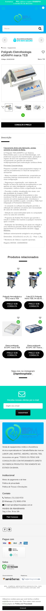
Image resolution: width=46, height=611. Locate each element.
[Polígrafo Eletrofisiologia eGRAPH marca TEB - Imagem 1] (9, 107)
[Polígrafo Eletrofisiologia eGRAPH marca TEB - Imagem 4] (37, 107)
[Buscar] (40, 28)
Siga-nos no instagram (23, 372)
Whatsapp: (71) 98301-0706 (15, 501)
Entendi (23, 608)
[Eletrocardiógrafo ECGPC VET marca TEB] (34, 336)
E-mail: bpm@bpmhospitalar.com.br (18, 505)
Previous (3, 107)
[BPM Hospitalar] (23, 18)
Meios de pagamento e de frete (14, 480)
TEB (43, 59)
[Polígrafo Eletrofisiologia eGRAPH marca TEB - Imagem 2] (18, 107)
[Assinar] (23, 413)
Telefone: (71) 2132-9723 (13, 498)
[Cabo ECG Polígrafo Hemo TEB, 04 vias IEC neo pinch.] (34, 287)
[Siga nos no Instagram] (9, 530)
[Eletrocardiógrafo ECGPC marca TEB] (12, 336)
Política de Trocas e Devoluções (14, 487)
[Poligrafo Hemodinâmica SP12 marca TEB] (12, 287)
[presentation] (5, 40)
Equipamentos (12, 48)
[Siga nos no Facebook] (4, 530)
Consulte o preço (23, 125)
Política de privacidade (11, 483)
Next (43, 107)
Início (4, 48)
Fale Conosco (12, 517)
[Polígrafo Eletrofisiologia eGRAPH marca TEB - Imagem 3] (28, 107)
